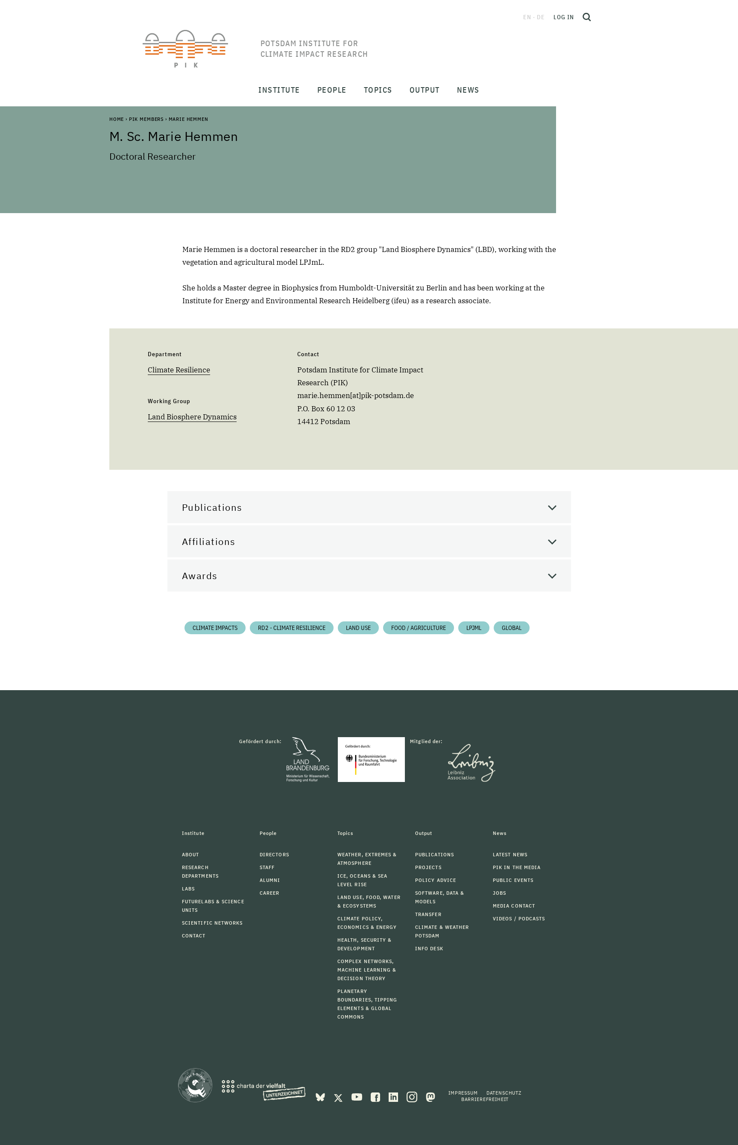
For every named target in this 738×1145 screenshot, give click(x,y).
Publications (212, 507)
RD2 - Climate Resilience (291, 628)
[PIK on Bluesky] (321, 1096)
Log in (564, 17)
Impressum (463, 1092)
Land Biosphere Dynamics (192, 417)
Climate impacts (215, 628)
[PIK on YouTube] (357, 1096)
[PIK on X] (339, 1096)
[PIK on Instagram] (413, 1096)
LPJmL (473, 628)
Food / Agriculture (418, 628)
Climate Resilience (179, 370)
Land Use (358, 628)
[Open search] (586, 17)
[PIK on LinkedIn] (394, 1096)
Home (116, 119)
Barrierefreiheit (485, 1099)
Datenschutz (503, 1092)
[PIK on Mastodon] (430, 1096)
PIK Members (146, 119)
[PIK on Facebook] (376, 1096)
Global (511, 628)
